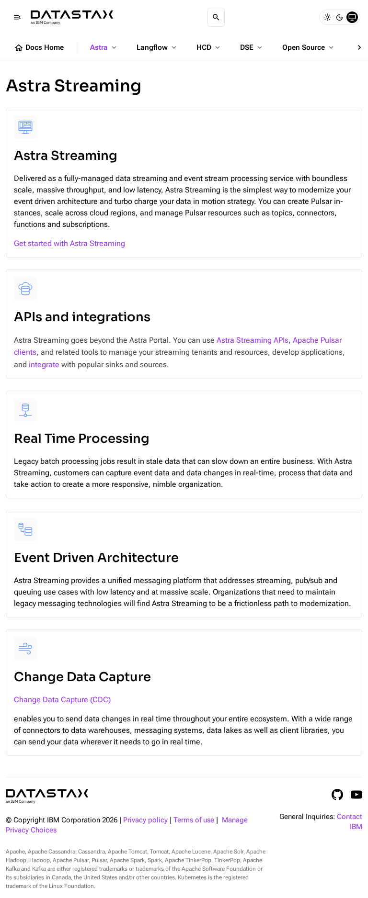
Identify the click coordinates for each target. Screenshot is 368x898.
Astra (104, 47)
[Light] (327, 17)
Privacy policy (145, 820)
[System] (352, 17)
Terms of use (193, 820)
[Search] (216, 17)
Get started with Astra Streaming (69, 243)
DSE (252, 47)
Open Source (308, 47)
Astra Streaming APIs (252, 340)
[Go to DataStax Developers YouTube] (356, 794)
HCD (209, 47)
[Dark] (339, 17)
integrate (44, 364)
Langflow (157, 47)
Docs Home (39, 48)
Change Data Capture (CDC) (62, 699)
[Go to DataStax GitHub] (337, 794)
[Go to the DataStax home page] (47, 796)
